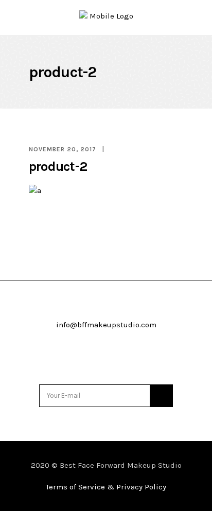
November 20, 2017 (62, 149)
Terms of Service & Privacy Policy (106, 486)
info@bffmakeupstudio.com (106, 324)
